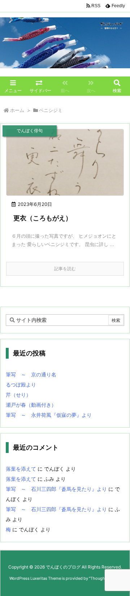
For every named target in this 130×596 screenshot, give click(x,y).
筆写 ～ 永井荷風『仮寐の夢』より (49, 415)
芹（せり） (18, 395)
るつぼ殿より (21, 384)
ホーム (17, 110)
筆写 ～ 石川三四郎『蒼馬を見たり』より (56, 489)
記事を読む (65, 268)
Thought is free (104, 578)
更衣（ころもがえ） (42, 218)
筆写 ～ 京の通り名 (31, 374)
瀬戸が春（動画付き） (31, 405)
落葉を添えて (21, 469)
